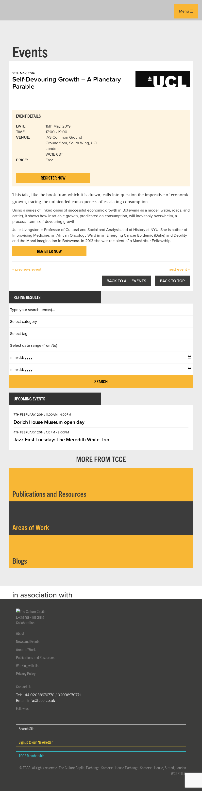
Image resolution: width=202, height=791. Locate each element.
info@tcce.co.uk (41, 700)
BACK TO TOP (172, 280)
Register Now (53, 178)
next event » (179, 269)
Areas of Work (26, 649)
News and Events (27, 641)
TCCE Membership (31, 755)
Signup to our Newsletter (36, 742)
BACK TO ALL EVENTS (126, 280)
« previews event (26, 269)
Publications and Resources (35, 657)
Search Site (26, 728)
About (20, 633)
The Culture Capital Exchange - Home (16, 10)
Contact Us (23, 686)
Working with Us (27, 665)
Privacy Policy (25, 673)
